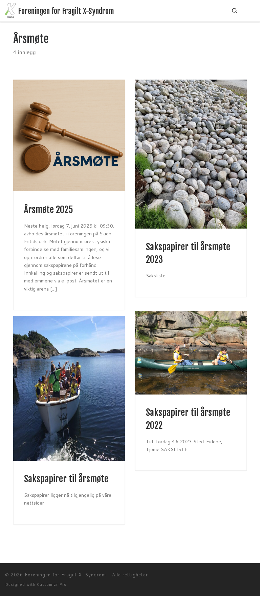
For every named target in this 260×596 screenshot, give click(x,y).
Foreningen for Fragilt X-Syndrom (65, 575)
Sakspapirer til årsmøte (66, 479)
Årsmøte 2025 (48, 209)
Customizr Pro (52, 584)
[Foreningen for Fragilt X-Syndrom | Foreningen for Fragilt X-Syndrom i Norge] (10, 10)
